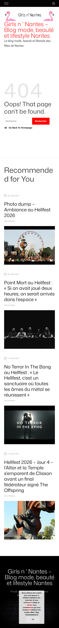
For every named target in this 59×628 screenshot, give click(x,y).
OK (33, 619)
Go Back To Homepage (20, 127)
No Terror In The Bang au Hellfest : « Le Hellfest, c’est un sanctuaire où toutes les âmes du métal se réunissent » (27, 380)
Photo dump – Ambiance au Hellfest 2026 (27, 210)
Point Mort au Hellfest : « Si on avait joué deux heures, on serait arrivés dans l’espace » (29, 291)
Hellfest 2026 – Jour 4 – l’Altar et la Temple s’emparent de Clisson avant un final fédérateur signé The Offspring (28, 476)
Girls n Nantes (9, 221)
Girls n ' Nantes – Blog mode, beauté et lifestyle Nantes (29, 29)
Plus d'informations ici (32, 613)
